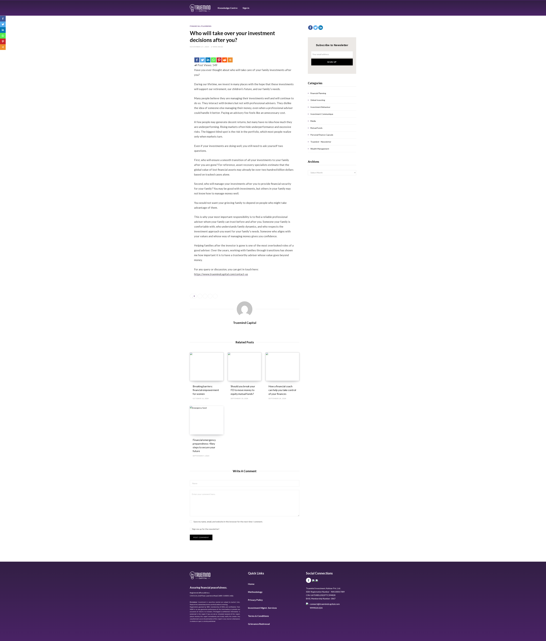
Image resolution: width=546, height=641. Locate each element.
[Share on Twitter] (205, 296)
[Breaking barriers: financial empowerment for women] (207, 366)
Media (313, 121)
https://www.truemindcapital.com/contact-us (221, 274)
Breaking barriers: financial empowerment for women (206, 390)
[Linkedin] (207, 59)
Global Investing (317, 100)
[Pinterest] (219, 59)
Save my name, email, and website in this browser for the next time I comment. (228, 521)
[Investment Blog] (200, 8)
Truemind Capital (244, 322)
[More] (230, 59)
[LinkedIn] (210, 296)
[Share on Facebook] (200, 296)
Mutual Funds (316, 128)
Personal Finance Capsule (321, 135)
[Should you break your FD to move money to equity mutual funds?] (244, 366)
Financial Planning (201, 26)
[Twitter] (202, 59)
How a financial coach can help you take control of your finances (282, 390)
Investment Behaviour (320, 107)
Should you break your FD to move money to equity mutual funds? (243, 390)
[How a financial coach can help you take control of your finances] (282, 366)
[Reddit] (224, 59)
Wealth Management (319, 148)
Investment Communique (321, 114)
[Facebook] (196, 59)
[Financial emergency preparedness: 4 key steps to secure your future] (207, 420)
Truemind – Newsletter (320, 142)
